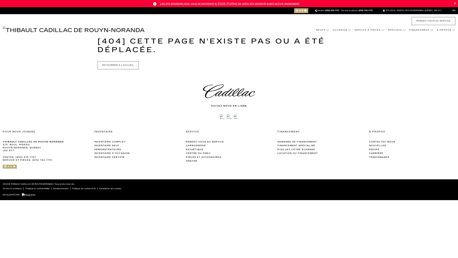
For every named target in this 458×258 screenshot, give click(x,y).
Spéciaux (395, 30)
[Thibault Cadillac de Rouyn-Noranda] (74, 29)
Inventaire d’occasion (112, 153)
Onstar (191, 161)
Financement (419, 30)
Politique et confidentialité (37, 189)
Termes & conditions (12, 189)
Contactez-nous (382, 142)
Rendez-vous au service (433, 21)
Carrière (376, 153)
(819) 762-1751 (366, 10)
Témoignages (379, 157)
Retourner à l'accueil (118, 65)
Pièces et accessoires (203, 157)
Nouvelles (377, 145)
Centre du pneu (198, 153)
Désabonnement (61, 189)
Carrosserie (196, 145)
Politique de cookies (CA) (84, 189)
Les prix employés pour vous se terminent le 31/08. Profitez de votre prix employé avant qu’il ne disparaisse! (229, 3)
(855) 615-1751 (332, 10)
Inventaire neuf (107, 145)
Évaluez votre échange (296, 149)
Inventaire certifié (109, 157)
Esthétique (195, 149)
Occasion (340, 30)
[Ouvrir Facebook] (222, 116)
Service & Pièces (368, 30)
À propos (444, 30)
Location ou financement (297, 153)
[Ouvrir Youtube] (236, 116)
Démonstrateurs (107, 149)
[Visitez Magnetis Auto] (29, 195)
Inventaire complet (110, 142)
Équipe (374, 149)
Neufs (320, 30)
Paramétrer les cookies (110, 189)
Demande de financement (297, 142)
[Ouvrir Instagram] (229, 116)
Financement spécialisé (296, 145)
